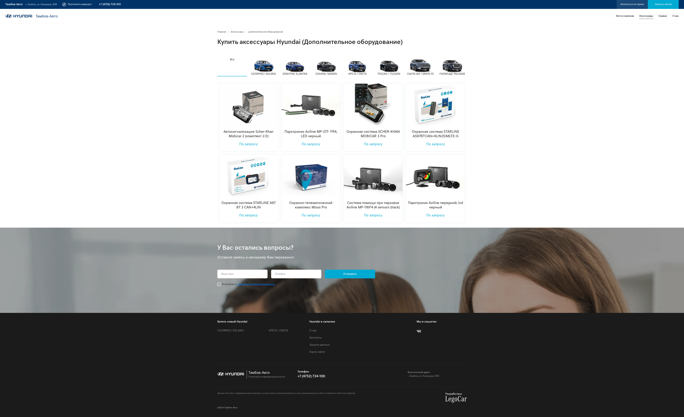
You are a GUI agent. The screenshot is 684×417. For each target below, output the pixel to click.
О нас (675, 16)
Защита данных (319, 344)
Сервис (663, 16)
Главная (221, 32)
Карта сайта (317, 352)
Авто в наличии (625, 16)
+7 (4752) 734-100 (110, 4)
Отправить (350, 274)
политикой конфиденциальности (256, 284)
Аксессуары (646, 16)
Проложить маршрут (80, 4)
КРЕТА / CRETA (278, 330)
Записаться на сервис (632, 4)
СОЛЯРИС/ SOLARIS (230, 330)
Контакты (315, 337)
